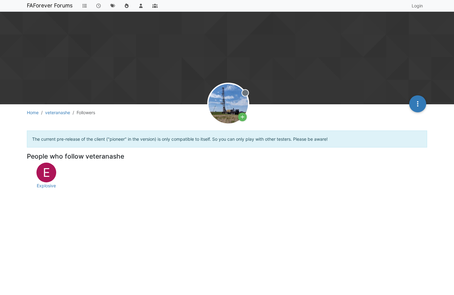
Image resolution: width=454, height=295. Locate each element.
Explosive (46, 185)
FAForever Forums (50, 5)
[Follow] (242, 117)
